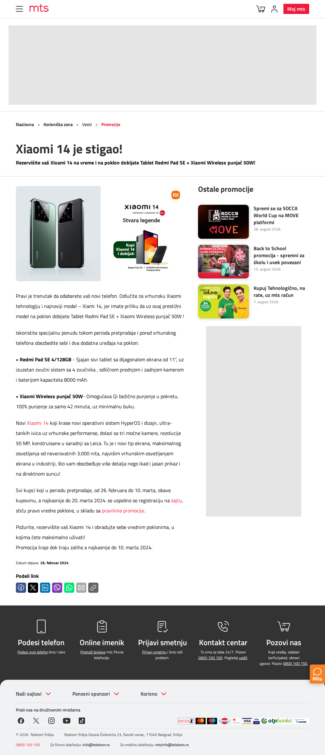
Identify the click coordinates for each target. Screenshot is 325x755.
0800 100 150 (295, 663)
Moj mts (296, 9)
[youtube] (67, 720)
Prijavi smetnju (154, 652)
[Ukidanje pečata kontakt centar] (186, 721)
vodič (243, 658)
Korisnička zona (58, 124)
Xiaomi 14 (38, 423)
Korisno (149, 694)
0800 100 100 (210, 658)
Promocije (110, 124)
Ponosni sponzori (91, 694)
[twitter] (36, 720)
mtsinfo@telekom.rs (172, 745)
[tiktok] (82, 720)
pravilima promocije (123, 510)
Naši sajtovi (29, 694)
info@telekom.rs (96, 745)
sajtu (176, 500)
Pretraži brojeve (92, 652)
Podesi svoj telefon (32, 652)
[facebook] (21, 720)
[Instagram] (51, 720)
